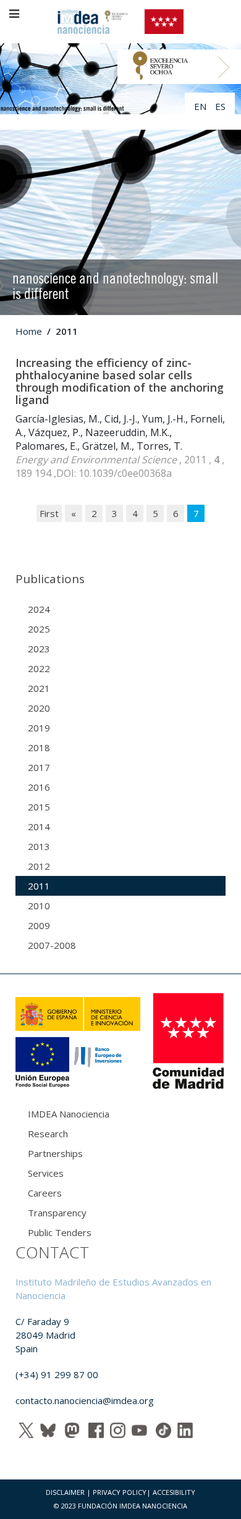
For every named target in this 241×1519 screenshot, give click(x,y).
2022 (39, 668)
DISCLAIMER (65, 1492)
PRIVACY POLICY (119, 1492)
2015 (39, 807)
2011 (39, 886)
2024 (39, 609)
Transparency (57, 1212)
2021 (39, 688)
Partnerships (55, 1153)
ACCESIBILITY (174, 1492)
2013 (39, 846)
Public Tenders (59, 1232)
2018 (39, 747)
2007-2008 (52, 945)
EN (201, 106)
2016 (39, 787)
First (49, 513)
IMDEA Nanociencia (68, 1114)
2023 (39, 648)
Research (48, 1133)
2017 (39, 767)
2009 (39, 925)
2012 (39, 866)
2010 (39, 905)
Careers (45, 1193)
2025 (39, 629)
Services (46, 1173)
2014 (39, 826)
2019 (39, 728)
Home (28, 331)
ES (220, 106)
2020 (39, 708)
